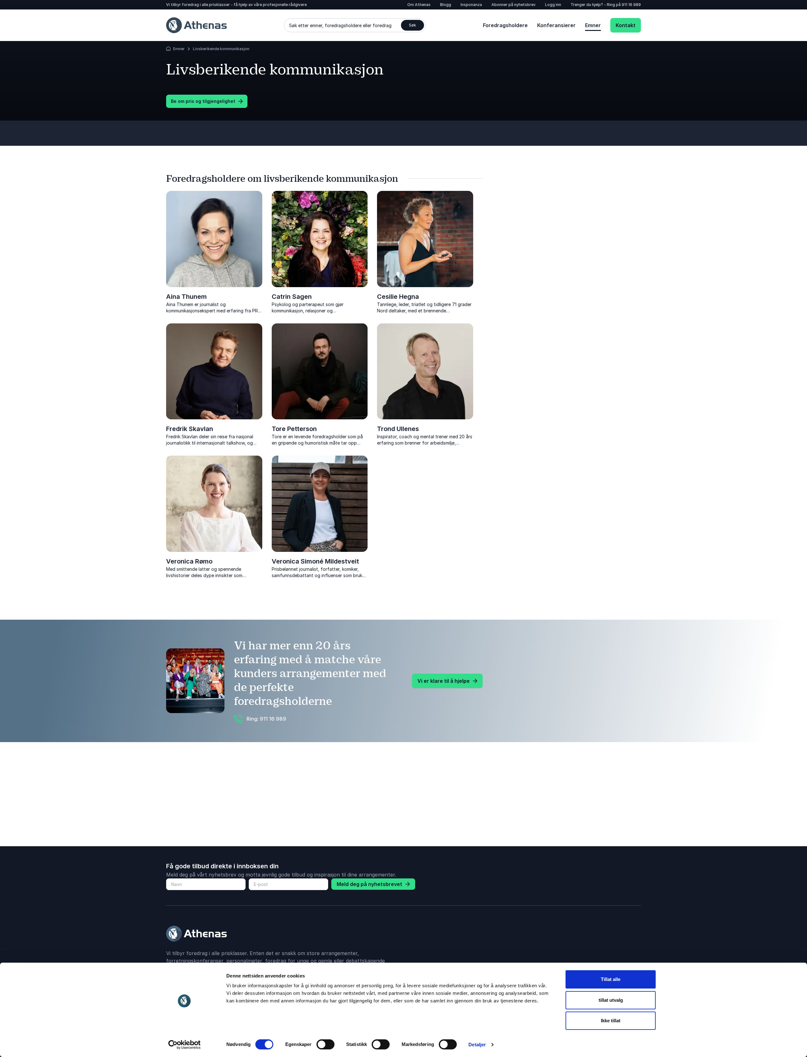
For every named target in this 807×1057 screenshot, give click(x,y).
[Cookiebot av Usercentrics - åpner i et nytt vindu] (184, 1044)
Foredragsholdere (505, 25)
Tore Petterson (294, 429)
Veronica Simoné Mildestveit (315, 561)
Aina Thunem (186, 296)
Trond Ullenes (398, 429)
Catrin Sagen (292, 296)
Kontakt (626, 25)
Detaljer (477, 1044)
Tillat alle (610, 979)
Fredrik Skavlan (189, 429)
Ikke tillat (610, 1020)
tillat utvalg (611, 1000)
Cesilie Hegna (398, 296)
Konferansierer (556, 25)
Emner (593, 25)
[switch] (325, 1044)
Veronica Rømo (189, 561)
